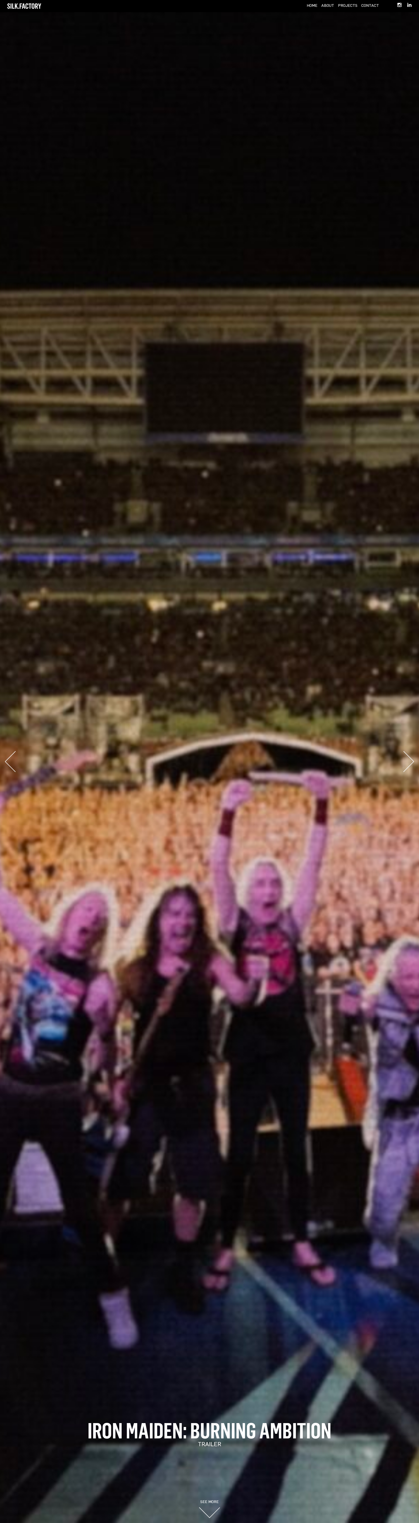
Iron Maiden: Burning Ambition (209, 1430)
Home (312, 5)
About (327, 5)
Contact (370, 5)
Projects (347, 5)
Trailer (209, 1443)
